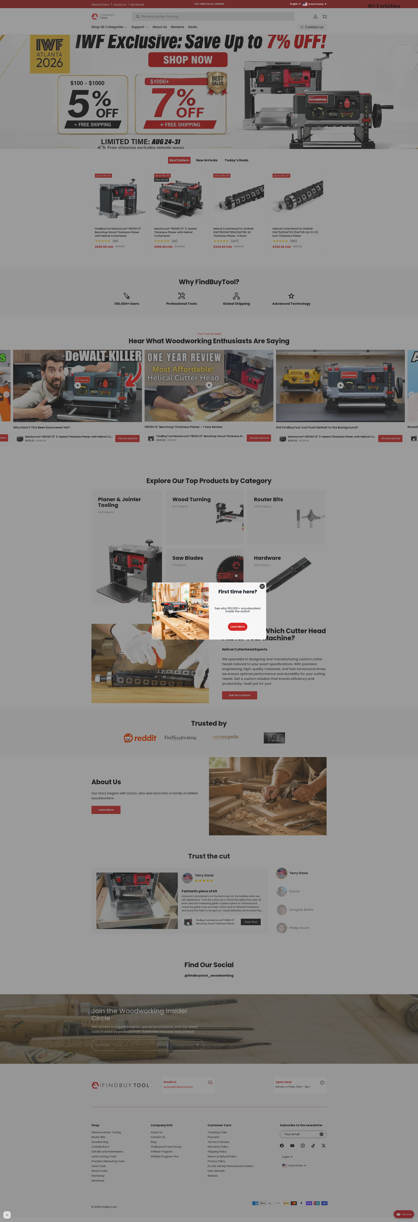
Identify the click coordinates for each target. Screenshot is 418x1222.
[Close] (262, 586)
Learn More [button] (238, 626)
